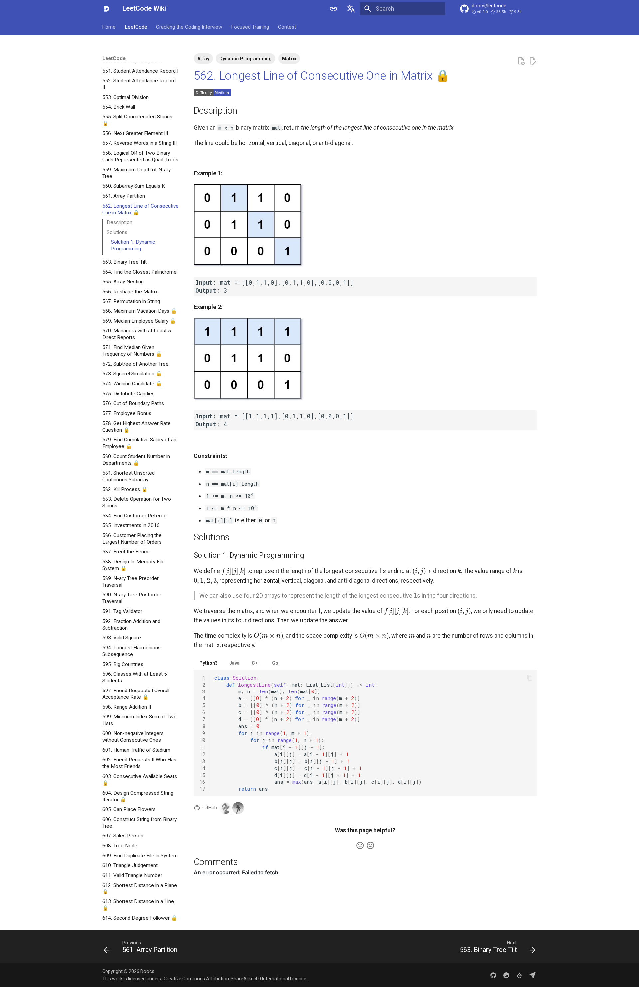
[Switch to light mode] (333, 8)
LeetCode (136, 27)
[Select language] (351, 8)
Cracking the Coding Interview (189, 27)
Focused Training (250, 27)
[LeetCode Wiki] (106, 8)
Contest (287, 27)
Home (109, 27)
